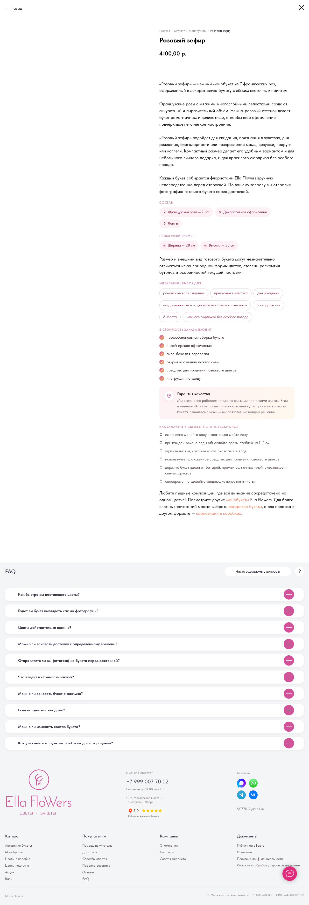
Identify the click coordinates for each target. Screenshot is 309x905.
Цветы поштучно (17, 865)
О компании (169, 845)
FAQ (85, 879)
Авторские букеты (18, 845)
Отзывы (88, 872)
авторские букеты (245, 506)
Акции (9, 872)
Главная (164, 31)
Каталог (179, 31)
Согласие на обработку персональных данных (268, 865)
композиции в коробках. (219, 513)
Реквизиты (244, 852)
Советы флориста (173, 859)
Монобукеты (197, 31)
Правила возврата (96, 865)
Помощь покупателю (97, 845)
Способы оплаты (94, 859)
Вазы (9, 879)
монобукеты (237, 499)
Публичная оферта (251, 845)
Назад (16, 8)
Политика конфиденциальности (260, 859)
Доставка (89, 852)
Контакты (167, 852)
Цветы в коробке (17, 859)
